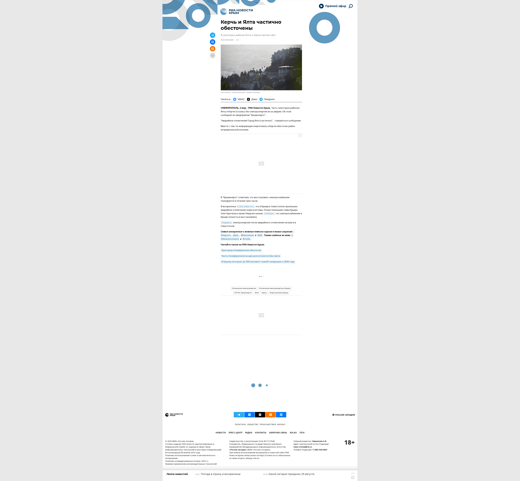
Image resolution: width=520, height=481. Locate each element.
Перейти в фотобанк (253, 92)
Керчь (264, 293)
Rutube (246, 239)
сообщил (269, 213)
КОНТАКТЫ (260, 433)
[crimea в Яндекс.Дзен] (260, 414)
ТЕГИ (301, 433)
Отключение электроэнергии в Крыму (274, 288)
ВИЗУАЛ (281, 424)
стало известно (245, 206)
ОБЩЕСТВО (252, 424)
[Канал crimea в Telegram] (239, 414)
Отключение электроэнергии (244, 288)
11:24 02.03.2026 (227, 40)
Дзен (235, 235)
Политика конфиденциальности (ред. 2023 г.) (186, 461)
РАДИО (248, 433)
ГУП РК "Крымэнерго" (243, 293)
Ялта (257, 293)
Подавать (226, 222)
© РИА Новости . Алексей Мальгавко (233, 92)
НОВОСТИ (221, 433)
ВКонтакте (247, 235)
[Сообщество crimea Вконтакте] (249, 414)
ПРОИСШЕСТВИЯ (268, 424)
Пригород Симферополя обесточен (241, 250)
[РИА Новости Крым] (236, 11)
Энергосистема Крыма (279, 293)
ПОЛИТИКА (240, 424)
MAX (260, 235)
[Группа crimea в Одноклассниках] (270, 414)
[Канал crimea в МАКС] (281, 414)
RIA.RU (293, 433)
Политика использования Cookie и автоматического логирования (190, 457)
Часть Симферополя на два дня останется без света (250, 256)
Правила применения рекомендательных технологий (191, 464)
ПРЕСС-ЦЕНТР (235, 433)
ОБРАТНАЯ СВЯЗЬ (278, 433)
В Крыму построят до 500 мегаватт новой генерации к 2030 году (258, 262)
